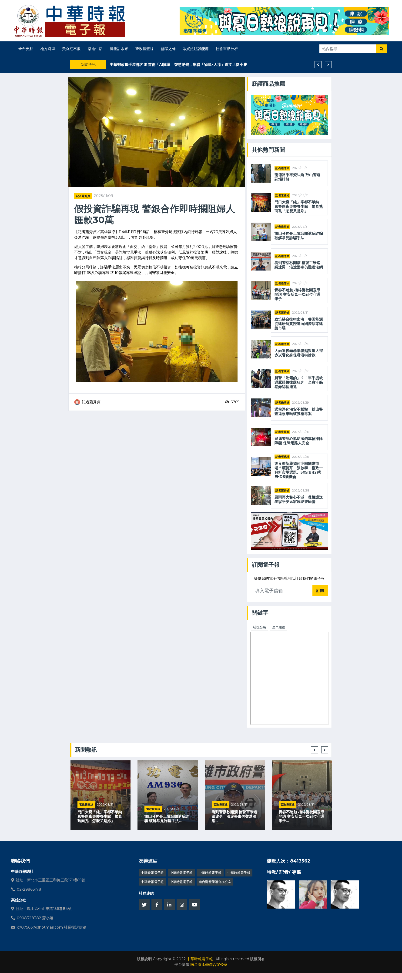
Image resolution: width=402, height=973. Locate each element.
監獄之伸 (168, 49)
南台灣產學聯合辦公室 (215, 882)
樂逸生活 (95, 49)
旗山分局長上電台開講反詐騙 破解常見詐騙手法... (99, 818)
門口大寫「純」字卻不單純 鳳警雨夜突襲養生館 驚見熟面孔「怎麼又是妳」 (299, 206)
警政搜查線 (144, 49)
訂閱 (320, 590)
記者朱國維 (282, 195)
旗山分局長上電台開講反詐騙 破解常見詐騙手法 (299, 235)
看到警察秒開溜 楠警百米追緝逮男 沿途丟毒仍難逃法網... (167, 816)
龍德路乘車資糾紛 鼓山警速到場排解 (297, 177)
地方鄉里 (47, 49)
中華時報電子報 (152, 873)
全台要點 (25, 49)
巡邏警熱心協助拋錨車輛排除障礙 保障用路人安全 (299, 440)
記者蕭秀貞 (83, 196)
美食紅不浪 (71, 49)
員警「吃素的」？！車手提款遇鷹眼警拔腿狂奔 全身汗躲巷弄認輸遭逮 (299, 382)
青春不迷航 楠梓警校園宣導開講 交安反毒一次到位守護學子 (297, 294)
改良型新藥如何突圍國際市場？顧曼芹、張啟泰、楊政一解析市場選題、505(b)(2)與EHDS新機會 (299, 470)
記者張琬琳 (282, 456)
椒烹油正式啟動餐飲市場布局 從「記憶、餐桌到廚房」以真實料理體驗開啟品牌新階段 (182, 64)
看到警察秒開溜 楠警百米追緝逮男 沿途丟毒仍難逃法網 (299, 265)
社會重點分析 (227, 49)
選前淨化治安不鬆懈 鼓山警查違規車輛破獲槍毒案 (299, 411)
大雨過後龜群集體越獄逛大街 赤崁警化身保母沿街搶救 (299, 352)
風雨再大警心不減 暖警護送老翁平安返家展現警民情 (299, 499)
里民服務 (278, 627)
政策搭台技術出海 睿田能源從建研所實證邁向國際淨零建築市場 (299, 323)
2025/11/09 (103, 196)
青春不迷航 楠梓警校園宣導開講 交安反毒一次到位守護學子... (234, 816)
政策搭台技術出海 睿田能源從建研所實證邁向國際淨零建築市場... (301, 816)
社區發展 (259, 627)
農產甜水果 (119, 49)
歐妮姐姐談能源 (196, 49)
